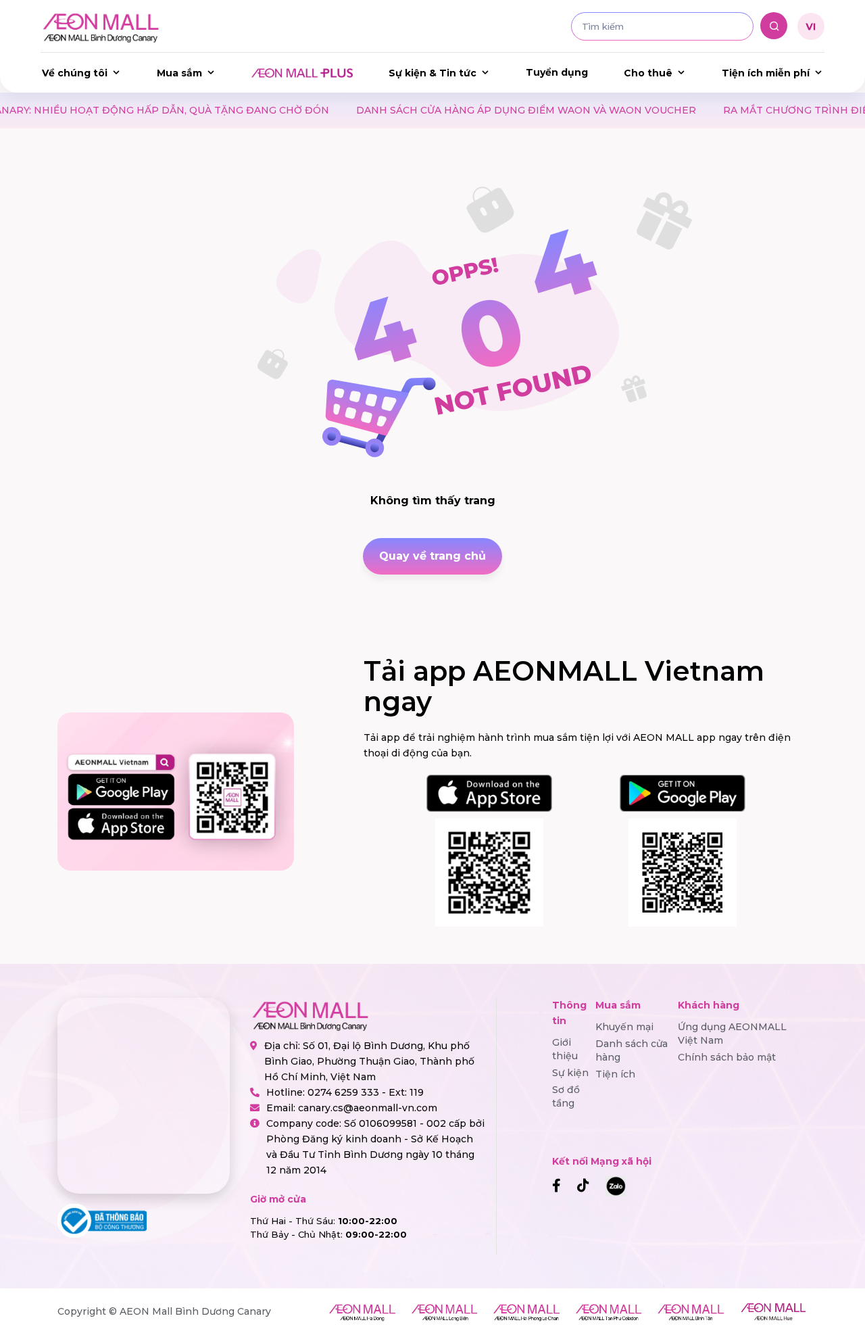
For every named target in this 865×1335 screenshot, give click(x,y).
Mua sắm (179, 73)
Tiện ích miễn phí (766, 73)
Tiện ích (615, 1074)
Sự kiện (570, 1073)
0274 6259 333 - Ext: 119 (365, 1092)
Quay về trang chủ (432, 556)
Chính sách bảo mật (727, 1057)
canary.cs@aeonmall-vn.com (367, 1108)
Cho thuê (648, 73)
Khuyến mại (624, 1027)
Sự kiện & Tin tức (432, 73)
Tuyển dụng (557, 72)
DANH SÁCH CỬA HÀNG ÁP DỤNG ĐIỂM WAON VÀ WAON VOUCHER (463, 110)
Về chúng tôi (74, 73)
